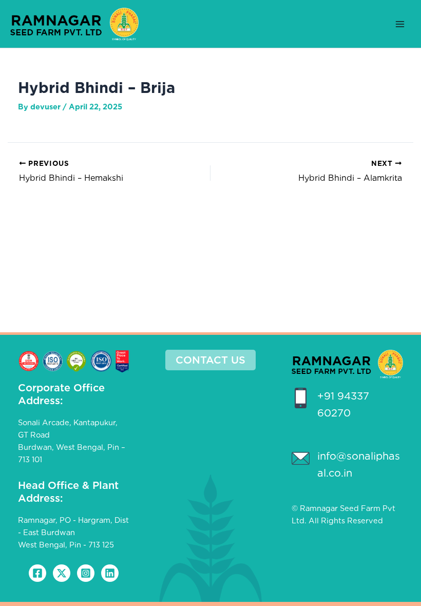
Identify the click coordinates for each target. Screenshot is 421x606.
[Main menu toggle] (400, 24)
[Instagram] (85, 573)
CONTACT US (210, 360)
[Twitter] (61, 573)
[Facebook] (37, 573)
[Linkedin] (110, 573)
